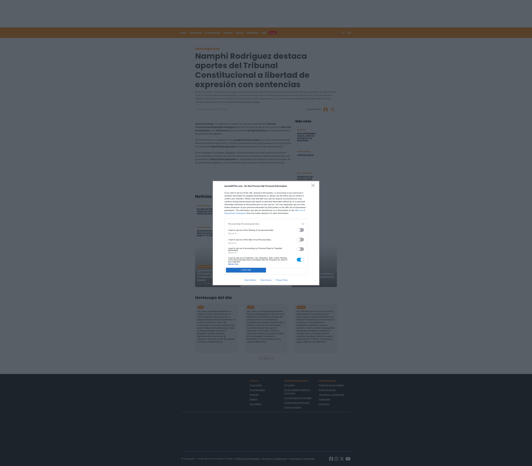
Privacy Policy (282, 280)
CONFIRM (246, 270)
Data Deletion (250, 280)
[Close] (314, 186)
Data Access (266, 280)
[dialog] (266, 233)
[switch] (300, 230)
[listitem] (266, 223)
